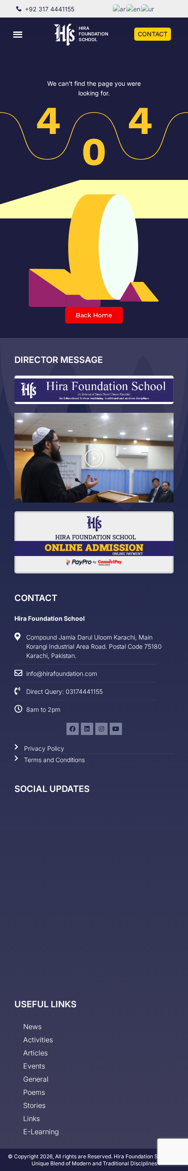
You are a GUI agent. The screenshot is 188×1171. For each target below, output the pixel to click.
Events (34, 1066)
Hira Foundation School (93, 33)
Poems (34, 1092)
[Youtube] (116, 729)
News (32, 1026)
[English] (133, 8)
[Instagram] (101, 729)
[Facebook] (72, 729)
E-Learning (41, 1131)
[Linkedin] (87, 729)
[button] (18, 34)
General (36, 1079)
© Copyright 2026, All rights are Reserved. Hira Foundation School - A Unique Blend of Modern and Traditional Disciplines (94, 1160)
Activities (38, 1039)
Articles (35, 1052)
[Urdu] (148, 8)
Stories (34, 1105)
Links (31, 1118)
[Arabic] (119, 8)
